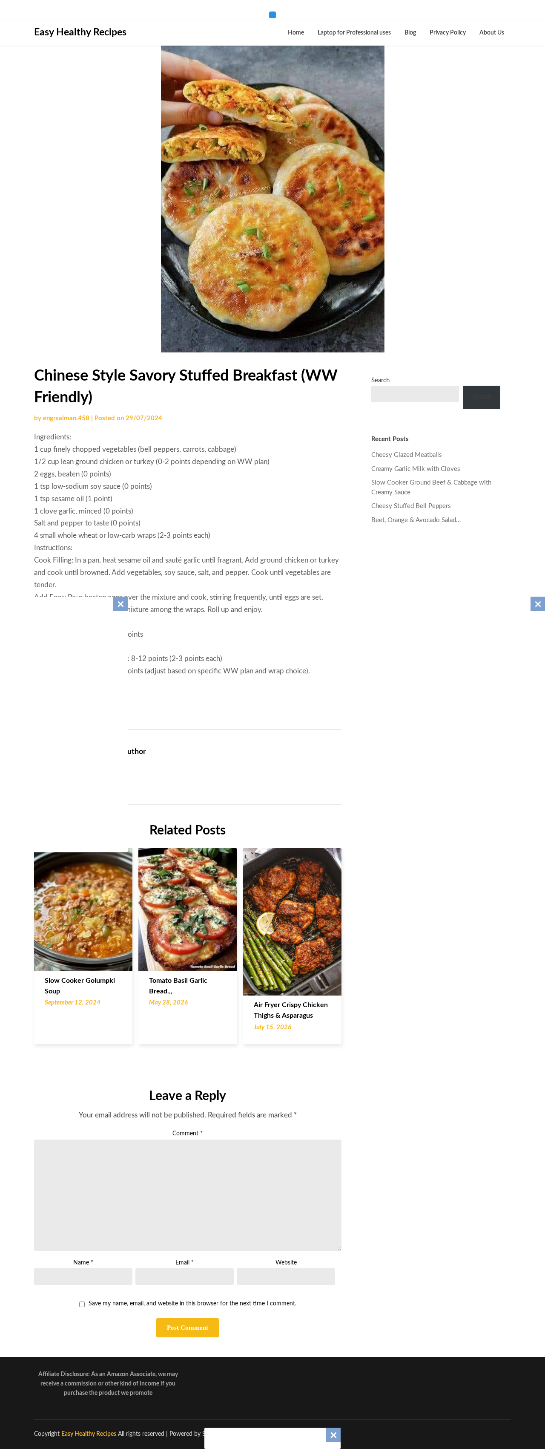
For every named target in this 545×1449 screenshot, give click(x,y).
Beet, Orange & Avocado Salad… (416, 520)
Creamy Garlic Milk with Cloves (415, 469)
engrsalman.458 (66, 418)
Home (296, 33)
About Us (491, 33)
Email (184, 1263)
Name (83, 1263)
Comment (187, 1134)
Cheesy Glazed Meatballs (406, 455)
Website (286, 1263)
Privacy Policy (448, 33)
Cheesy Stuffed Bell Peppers (411, 506)
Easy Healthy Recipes (80, 32)
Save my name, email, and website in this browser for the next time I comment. (192, 1304)
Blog (410, 33)
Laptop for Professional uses (354, 33)
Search (380, 380)
